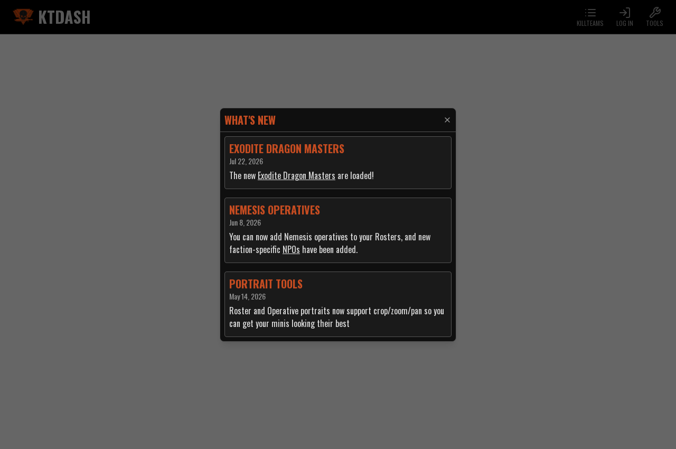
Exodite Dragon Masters (296, 175)
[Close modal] (447, 120)
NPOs (291, 249)
